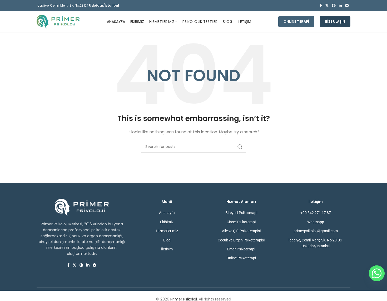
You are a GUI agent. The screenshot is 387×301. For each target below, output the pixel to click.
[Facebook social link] (321, 5)
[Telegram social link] (347, 5)
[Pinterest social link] (333, 5)
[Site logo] (58, 21)
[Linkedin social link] (340, 5)
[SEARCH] (240, 147)
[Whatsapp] (377, 273)
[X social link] (327, 5)
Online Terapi (296, 21)
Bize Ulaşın (335, 21)
